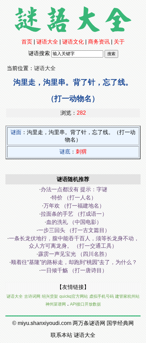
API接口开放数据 (85, 304)
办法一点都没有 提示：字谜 (74, 189)
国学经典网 (120, 323)
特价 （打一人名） (74, 197)
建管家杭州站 (127, 296)
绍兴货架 (50, 296)
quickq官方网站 (73, 296)
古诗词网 (32, 296)
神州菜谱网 (55, 304)
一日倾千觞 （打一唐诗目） (74, 270)
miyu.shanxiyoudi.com (44, 323)
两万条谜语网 (89, 323)
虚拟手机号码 (101, 296)
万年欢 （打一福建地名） (74, 206)
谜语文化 (73, 42)
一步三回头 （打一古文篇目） (74, 230)
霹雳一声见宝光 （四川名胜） (74, 254)
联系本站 (61, 335)
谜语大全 (47, 42)
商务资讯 (99, 42)
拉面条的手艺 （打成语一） (74, 214)
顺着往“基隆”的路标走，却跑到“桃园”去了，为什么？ (74, 262)
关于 (119, 42)
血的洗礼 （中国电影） (74, 222)
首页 (26, 42)
